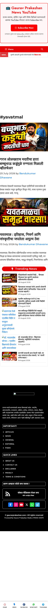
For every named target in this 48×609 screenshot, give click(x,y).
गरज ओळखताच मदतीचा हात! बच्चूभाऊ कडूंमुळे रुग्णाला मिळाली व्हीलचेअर (21, 163)
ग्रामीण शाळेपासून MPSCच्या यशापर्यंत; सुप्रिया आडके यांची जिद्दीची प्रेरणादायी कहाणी (31, 301)
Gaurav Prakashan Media (23, 518)
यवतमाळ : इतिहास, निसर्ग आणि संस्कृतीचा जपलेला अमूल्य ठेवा (20, 236)
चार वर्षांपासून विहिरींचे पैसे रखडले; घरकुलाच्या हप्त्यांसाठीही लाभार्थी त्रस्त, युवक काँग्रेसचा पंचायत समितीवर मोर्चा (32, 313)
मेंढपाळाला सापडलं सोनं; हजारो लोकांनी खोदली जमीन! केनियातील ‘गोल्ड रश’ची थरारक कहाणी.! (32, 289)
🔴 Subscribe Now (24, 27)
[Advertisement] (24, 82)
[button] (42, 49)
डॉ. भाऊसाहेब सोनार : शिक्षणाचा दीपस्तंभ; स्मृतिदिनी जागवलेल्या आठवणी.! (29, 339)
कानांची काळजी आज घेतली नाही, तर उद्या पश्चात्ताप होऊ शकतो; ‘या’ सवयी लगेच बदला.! (31, 355)
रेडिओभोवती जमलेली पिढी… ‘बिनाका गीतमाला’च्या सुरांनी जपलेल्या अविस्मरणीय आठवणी (31, 277)
